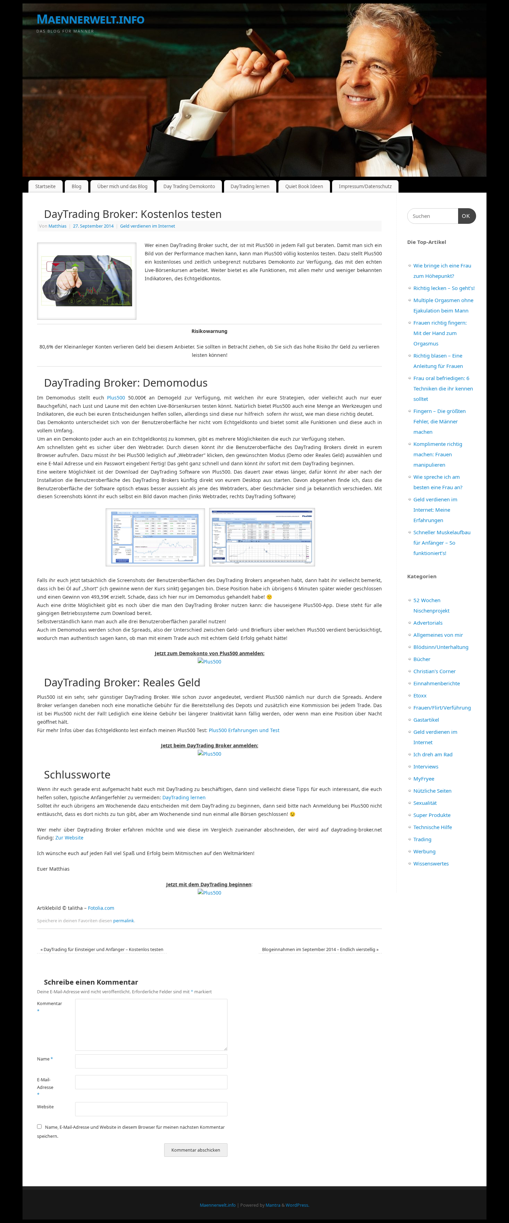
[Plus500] (209, 661)
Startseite (45, 186)
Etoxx (420, 695)
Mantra (273, 1205)
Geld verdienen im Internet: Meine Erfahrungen (435, 509)
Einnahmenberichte (436, 683)
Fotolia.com (101, 908)
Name (45, 1059)
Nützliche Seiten (432, 790)
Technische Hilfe (432, 827)
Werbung (424, 851)
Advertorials (428, 622)
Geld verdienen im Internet (147, 226)
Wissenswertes (431, 863)
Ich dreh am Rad (433, 754)
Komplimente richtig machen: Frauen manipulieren (437, 454)
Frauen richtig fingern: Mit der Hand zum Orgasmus (440, 333)
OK (464, 216)
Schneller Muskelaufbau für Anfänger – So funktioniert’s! (442, 542)
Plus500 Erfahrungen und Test (244, 730)
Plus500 (116, 397)
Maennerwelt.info (90, 18)
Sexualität (425, 802)
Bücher (421, 659)
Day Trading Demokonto (189, 186)
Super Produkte (431, 814)
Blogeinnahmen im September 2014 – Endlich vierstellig (320, 949)
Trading (422, 839)
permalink (123, 921)
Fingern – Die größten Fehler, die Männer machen (439, 421)
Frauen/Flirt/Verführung (442, 707)
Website (45, 1107)
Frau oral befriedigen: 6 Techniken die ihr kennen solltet (443, 388)
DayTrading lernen (250, 186)
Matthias (57, 226)
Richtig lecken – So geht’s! (444, 287)
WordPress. (297, 1205)
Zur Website (69, 837)
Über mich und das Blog (122, 186)
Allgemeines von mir (438, 634)
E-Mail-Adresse (45, 1087)
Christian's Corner (434, 671)
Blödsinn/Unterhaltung (440, 646)
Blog (76, 186)
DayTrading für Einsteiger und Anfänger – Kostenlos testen (102, 949)
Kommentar (46, 1007)
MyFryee (423, 778)
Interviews (425, 766)
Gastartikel (426, 719)
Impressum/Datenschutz (365, 186)
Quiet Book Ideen (304, 186)
